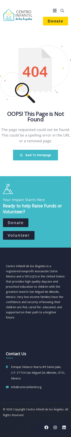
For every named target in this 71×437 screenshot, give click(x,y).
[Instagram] (55, 428)
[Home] (18, 15)
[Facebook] (46, 428)
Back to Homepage (38, 155)
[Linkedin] (64, 428)
